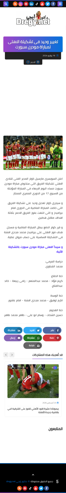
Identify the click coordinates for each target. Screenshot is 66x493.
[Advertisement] (33, 101)
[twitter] (47, 4)
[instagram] (20, 4)
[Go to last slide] (11, 354)
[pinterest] (26, 4)
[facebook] (53, 4)
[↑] (33, 474)
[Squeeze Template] (57, 481)
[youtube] (42, 4)
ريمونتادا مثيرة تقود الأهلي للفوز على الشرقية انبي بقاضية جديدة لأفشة (33, 410)
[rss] (15, 4)
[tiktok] (37, 4)
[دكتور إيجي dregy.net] (33, 18)
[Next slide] (5, 354)
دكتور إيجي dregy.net (16, 481)
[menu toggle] (60, 3)
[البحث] (5, 3)
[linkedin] (31, 4)
